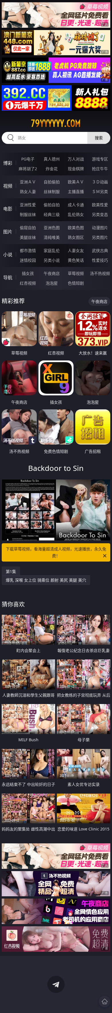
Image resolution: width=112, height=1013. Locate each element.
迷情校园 (28, 260)
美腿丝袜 (28, 237)
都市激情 (28, 250)
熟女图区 (76, 237)
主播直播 (76, 191)
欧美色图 (76, 227)
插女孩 (28, 273)
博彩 (7, 163)
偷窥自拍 (28, 227)
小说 (7, 254)
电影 (7, 209)
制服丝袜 (28, 214)
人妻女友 (76, 250)
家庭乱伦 (52, 250)
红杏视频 (28, 283)
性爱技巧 (100, 260)
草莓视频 (76, 273)
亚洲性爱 (28, 204)
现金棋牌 (76, 168)
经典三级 (52, 214)
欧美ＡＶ (76, 182)
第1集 (11, 571)
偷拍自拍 (52, 204)
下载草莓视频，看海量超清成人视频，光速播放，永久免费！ (56, 552)
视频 (7, 186)
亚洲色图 (52, 227)
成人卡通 (76, 204)
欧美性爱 (100, 204)
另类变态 (100, 214)
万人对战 (76, 159)
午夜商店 (52, 273)
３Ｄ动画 (100, 182)
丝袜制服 (52, 191)
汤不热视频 (100, 273)
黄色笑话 (76, 260)
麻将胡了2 (28, 168)
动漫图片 (100, 227)
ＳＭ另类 (100, 191)
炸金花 (52, 168)
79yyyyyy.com (56, 123)
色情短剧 (76, 283)
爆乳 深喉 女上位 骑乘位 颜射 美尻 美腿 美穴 (46, 580)
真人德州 (52, 159)
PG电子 (27, 159)
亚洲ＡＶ (28, 182)
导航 (7, 277)
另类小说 (52, 260)
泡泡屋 (52, 283)
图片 (7, 232)
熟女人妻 (28, 191)
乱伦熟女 (76, 214)
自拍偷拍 (52, 182)
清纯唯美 (52, 237)
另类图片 (100, 237)
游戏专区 (100, 159)
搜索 (99, 137)
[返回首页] (104, 1001)
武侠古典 (100, 250)
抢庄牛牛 (100, 168)
